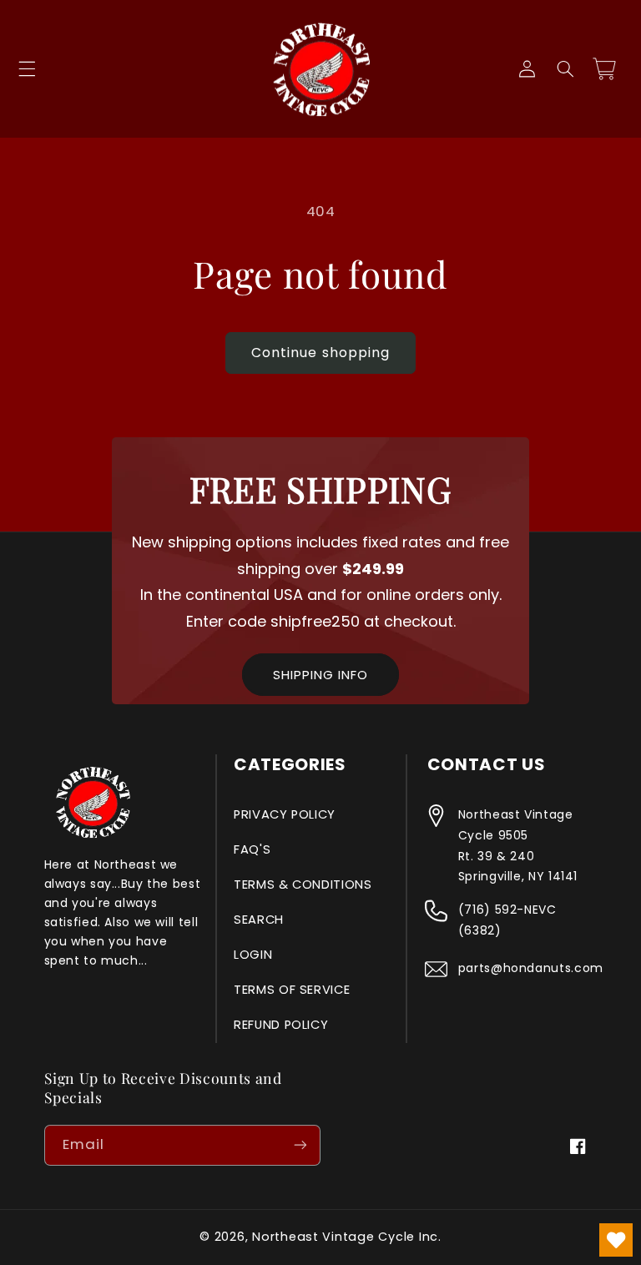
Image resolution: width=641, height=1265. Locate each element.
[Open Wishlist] (616, 1240)
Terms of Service (292, 989)
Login (253, 954)
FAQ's (252, 849)
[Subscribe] (300, 1145)
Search (259, 919)
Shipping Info (320, 674)
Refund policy (281, 1024)
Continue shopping (320, 352)
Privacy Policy (285, 814)
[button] (27, 69)
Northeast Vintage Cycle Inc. (347, 1236)
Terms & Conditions (302, 884)
